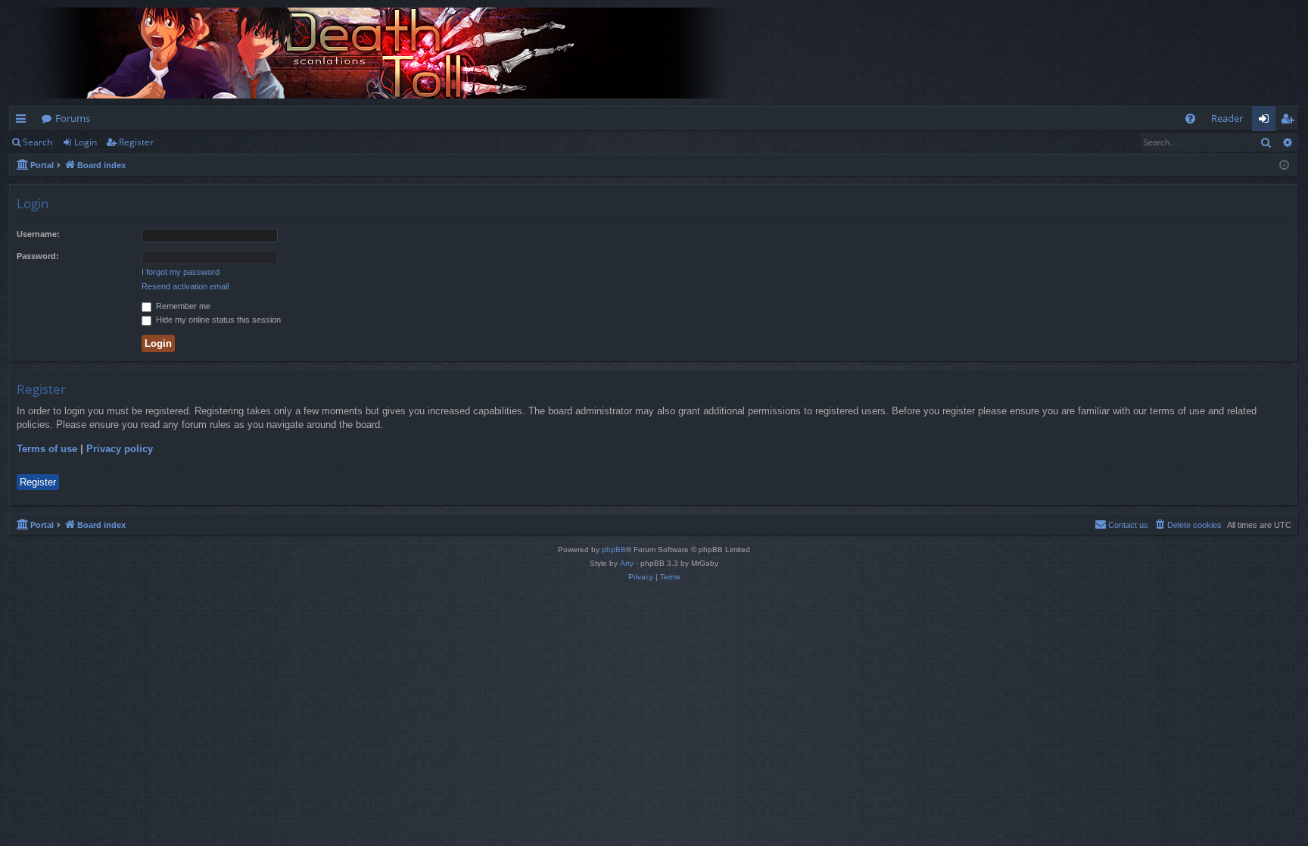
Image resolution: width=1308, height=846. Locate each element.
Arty (627, 563)
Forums (72, 118)
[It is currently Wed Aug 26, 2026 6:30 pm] (1284, 165)
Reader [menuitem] (1227, 118)
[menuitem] (1190, 118)
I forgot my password (181, 271)
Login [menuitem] (1266, 121)
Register (136, 142)
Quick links (24, 121)
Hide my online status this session (217, 319)
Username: (38, 234)
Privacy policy (119, 448)
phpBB (614, 549)
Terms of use (47, 448)
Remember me (182, 306)
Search (37, 142)
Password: (38, 256)
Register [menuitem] (1290, 121)
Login (85, 142)
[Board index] (387, 53)
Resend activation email (185, 286)
